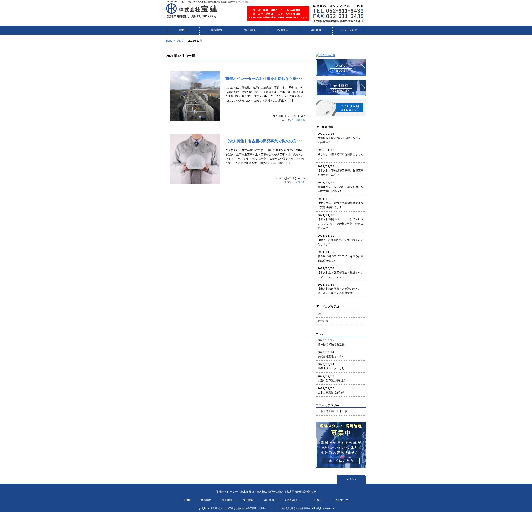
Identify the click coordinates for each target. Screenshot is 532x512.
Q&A (320, 313)
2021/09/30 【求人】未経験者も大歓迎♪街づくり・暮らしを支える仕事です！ (339, 289)
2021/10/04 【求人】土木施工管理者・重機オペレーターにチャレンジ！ (340, 272)
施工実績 (249, 30)
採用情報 (282, 30)
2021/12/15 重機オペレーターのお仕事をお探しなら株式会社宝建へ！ (340, 187)
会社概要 (316, 30)
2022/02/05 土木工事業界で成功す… (332, 390)
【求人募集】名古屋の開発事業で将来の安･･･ (263, 141)
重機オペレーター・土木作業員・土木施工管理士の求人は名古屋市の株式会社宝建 (266, 491)
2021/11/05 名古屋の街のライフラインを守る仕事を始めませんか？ (340, 256)
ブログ (180, 40)
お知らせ (300, 119)
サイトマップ (340, 500)
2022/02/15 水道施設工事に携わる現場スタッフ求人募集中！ (340, 138)
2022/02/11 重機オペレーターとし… (332, 366)
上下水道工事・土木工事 (332, 411)
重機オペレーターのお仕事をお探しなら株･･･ (263, 78)
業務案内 (216, 30)
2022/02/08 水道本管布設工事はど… (332, 378)
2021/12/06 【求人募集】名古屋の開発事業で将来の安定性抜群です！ (340, 203)
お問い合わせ (349, 30)
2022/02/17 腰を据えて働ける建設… (332, 342)
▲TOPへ (351, 479)
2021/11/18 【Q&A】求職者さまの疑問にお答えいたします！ (340, 240)
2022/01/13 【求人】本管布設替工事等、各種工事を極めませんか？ (340, 170)
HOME (183, 30)
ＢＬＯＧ (316, 500)
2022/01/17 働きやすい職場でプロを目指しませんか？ (340, 154)
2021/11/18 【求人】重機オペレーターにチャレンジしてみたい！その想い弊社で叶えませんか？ (340, 221)
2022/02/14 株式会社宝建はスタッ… (332, 354)
